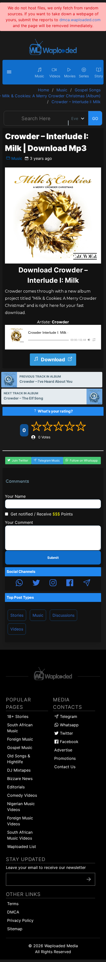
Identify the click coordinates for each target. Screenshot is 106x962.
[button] (9, 72)
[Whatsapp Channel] (19, 583)
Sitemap (14, 928)
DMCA (13, 912)
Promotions (65, 758)
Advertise (63, 749)
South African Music (20, 727)
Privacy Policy (20, 920)
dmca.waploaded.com (80, 19)
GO (95, 118)
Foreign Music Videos (20, 820)
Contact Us (64, 766)
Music (16, 158)
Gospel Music (19, 747)
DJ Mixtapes (19, 770)
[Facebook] (69, 583)
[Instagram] (53, 583)
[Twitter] (36, 583)
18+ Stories (17, 716)
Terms (12, 903)
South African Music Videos (20, 835)
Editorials (16, 786)
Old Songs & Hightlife (18, 758)
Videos (16, 629)
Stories (16, 615)
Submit (53, 558)
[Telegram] (86, 583)
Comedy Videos (22, 795)
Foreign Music (20, 739)
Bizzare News (20, 778)
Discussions (63, 615)
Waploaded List (21, 846)
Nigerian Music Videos (21, 806)
